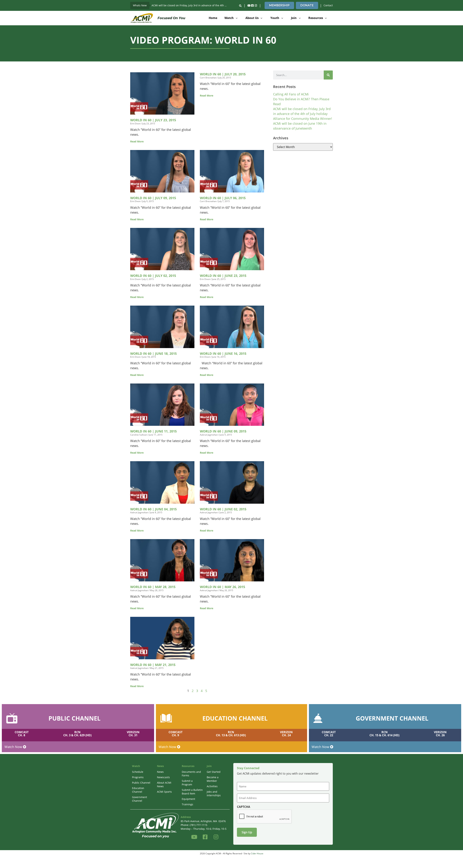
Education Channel (138, 789)
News (160, 772)
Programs (138, 777)
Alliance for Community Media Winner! (302, 118)
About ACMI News (164, 784)
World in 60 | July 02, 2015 (153, 275)
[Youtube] (248, 5)
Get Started (213, 772)
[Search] (328, 75)
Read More (137, 141)
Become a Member (212, 779)
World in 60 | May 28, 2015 (152, 587)
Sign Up (247, 832)
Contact (328, 5)
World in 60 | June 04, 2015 (153, 509)
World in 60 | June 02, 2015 (223, 509)
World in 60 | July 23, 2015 (153, 120)
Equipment (188, 799)
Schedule (137, 772)
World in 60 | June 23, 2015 (223, 275)
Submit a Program (187, 782)
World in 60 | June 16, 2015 (223, 353)
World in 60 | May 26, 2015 (222, 587)
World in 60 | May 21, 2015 (152, 665)
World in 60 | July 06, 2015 (223, 198)
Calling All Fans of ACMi (291, 94)
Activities (212, 786)
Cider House (257, 853)
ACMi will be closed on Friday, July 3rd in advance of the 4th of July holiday (191, 5)
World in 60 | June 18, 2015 (153, 353)
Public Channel (141, 782)
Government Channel (139, 798)
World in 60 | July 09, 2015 (153, 198)
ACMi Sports (164, 791)
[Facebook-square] (252, 5)
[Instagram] (255, 5)
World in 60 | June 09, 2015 (223, 431)
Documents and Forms (191, 773)
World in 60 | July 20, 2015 (223, 74)
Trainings (187, 804)
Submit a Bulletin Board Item (192, 791)
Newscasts (163, 777)
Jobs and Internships (214, 793)
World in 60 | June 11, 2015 (153, 431)
